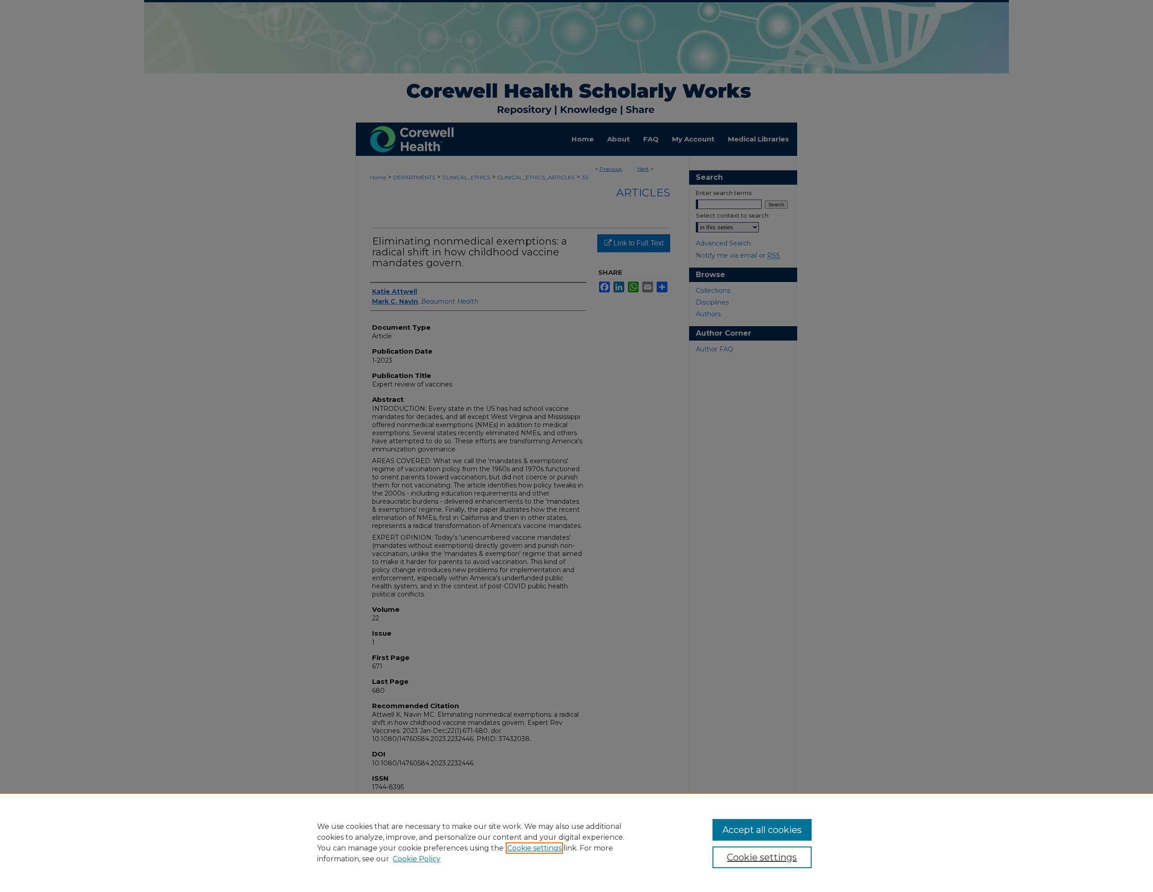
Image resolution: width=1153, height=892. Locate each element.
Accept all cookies (762, 829)
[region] (576, 842)
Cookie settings (534, 848)
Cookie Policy (416, 859)
